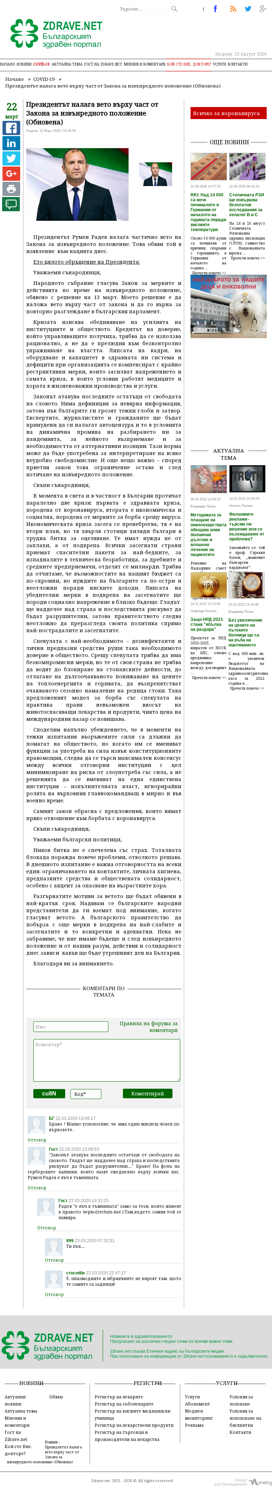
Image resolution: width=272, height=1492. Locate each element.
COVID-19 (41, 64)
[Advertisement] (231, 405)
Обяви (56, 1397)
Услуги (219, 64)
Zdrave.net (100, 1481)
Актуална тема (67, 64)
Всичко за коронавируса (226, 113)
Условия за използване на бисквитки (245, 1418)
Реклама (194, 1425)
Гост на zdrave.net (103, 64)
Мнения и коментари (144, 64)
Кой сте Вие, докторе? (189, 64)
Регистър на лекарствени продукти (134, 1425)
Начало (7, 64)
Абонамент (197, 1404)
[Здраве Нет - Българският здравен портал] (52, 34)
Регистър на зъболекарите (124, 1404)
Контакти (238, 64)
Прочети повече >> (209, 272)
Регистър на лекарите (119, 1397)
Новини (24, 64)
